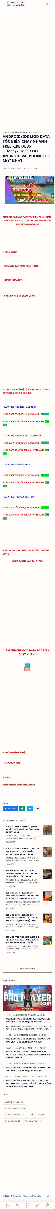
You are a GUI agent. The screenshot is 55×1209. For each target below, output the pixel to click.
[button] (46, 4)
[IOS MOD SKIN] (39, 1015)
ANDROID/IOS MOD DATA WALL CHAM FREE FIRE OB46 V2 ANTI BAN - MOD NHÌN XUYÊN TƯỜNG (23, 873)
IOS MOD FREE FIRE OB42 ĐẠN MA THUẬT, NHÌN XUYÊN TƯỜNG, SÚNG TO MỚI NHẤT (23, 829)
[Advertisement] (27, 38)
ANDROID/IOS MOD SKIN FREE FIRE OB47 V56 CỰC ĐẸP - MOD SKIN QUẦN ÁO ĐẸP (28, 1069)
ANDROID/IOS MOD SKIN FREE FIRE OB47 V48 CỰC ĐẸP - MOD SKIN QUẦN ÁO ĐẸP (28, 1040)
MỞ (27, 665)
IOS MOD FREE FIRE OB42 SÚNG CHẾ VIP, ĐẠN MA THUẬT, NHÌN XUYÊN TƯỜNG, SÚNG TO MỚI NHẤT (22, 940)
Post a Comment (27, 968)
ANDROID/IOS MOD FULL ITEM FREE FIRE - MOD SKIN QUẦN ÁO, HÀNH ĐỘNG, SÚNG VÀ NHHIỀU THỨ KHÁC (28, 1054)
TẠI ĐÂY (45, 414)
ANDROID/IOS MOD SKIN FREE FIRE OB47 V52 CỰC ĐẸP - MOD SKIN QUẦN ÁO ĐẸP (28, 1020)
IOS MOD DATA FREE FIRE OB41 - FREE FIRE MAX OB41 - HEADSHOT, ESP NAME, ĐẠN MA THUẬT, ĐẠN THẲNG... (22, 918)
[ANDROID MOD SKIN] (24, 1015)
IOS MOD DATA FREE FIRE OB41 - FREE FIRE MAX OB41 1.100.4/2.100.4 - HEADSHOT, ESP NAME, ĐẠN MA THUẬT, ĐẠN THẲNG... (23, 896)
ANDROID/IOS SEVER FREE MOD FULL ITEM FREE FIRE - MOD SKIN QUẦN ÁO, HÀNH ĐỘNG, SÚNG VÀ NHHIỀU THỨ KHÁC (29, 1083)
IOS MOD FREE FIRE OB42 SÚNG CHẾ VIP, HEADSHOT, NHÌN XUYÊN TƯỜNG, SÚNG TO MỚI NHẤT (22, 851)
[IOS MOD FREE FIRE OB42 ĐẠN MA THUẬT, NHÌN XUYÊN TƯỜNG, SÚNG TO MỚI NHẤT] (47, 830)
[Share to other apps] (37, 808)
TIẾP (27, 668)
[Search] (51, 4)
